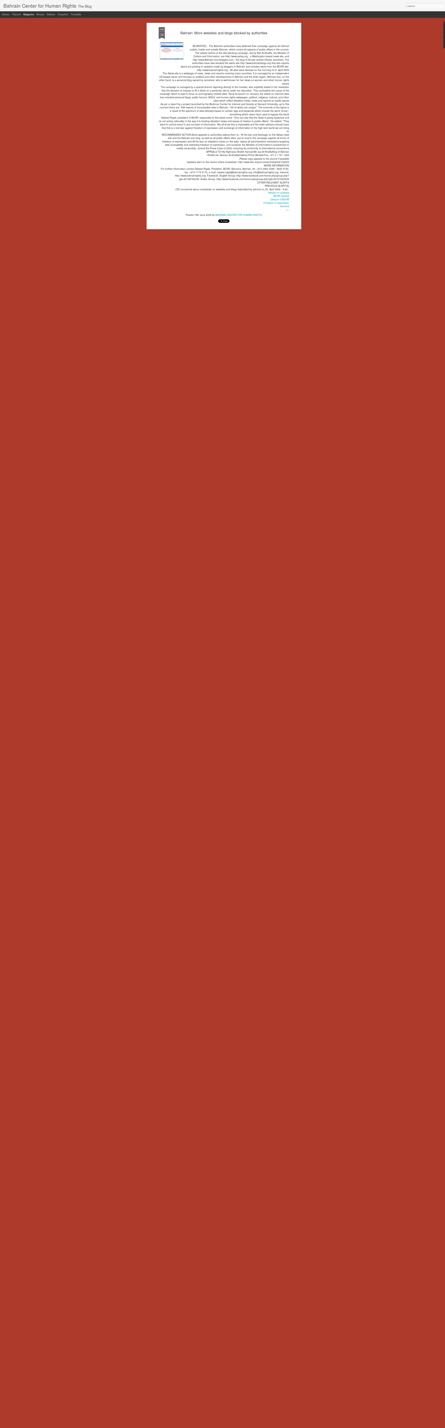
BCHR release (281, 196)
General (284, 206)
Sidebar (51, 14)
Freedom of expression (276, 203)
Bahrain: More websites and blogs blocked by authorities (223, 32)
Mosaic (40, 14)
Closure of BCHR (279, 199)
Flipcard (16, 14)
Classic (6, 14)
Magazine (28, 14)
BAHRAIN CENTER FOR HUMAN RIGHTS (238, 215)
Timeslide (76, 14)
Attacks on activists (278, 192)
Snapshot (63, 14)
